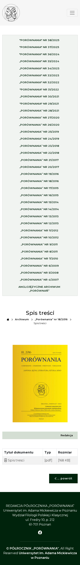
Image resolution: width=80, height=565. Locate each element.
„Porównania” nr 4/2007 (39, 279)
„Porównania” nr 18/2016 (39, 181)
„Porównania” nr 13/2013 (39, 216)
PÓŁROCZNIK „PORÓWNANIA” (34, 548)
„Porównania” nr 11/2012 (39, 230)
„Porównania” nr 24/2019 (39, 138)
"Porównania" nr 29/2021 (39, 103)
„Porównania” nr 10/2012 (39, 237)
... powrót (64, 478)
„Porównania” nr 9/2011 (39, 244)
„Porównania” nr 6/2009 (39, 265)
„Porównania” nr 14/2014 (39, 209)
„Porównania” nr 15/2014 (39, 202)
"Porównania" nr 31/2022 (39, 89)
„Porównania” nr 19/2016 (39, 173)
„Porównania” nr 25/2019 (39, 131)
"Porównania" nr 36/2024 (39, 54)
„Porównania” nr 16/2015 (39, 195)
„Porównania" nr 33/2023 (39, 75)
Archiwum (22, 319)
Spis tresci (15, 460)
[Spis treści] (11, 12)
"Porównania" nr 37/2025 (39, 47)
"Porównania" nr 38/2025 (39, 40)
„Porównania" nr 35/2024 (39, 61)
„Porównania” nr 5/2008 (39, 272)
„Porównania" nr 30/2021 (39, 96)
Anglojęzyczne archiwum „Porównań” (39, 288)
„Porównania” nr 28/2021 (39, 110)
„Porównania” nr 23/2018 (39, 145)
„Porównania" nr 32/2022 (39, 82)
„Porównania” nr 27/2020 (39, 117)
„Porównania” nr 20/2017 (39, 166)
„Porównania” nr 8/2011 (39, 251)
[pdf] (48, 460)
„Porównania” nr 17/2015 (39, 188)
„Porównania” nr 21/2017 (39, 159)
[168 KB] (64, 460)
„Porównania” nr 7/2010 (39, 258)
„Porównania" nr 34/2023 (39, 68)
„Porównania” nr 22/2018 (39, 152)
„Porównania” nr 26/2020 (39, 124)
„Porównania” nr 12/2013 (39, 223)
